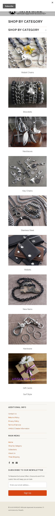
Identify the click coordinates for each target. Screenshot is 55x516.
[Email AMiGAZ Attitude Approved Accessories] (17, 463)
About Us (11, 453)
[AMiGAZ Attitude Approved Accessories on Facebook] (9, 463)
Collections (12, 450)
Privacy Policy (13, 421)
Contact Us (12, 414)
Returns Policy (13, 417)
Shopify (21, 510)
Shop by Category (15, 446)
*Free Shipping (14, 457)
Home (10, 442)
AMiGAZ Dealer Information (18, 428)
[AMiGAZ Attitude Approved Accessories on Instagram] (13, 463)
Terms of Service (14, 425)
